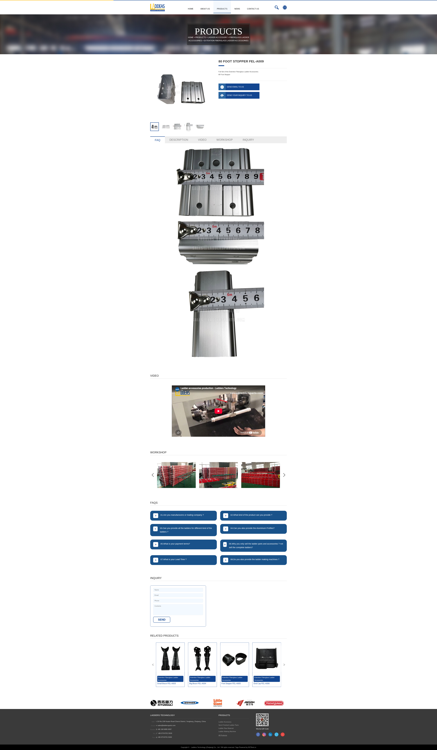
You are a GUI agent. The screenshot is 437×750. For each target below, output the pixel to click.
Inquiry (248, 139)
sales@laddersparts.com (166, 725)
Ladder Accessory (217, 37)
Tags (237, 747)
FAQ (157, 140)
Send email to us (235, 87)
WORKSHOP (224, 139)
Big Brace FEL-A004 (197, 683)
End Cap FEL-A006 (262, 683)
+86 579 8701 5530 (165, 733)
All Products (222, 735)
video (202, 139)
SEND (161, 619)
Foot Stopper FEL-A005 (231, 683)
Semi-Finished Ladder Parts (228, 725)
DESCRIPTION (178, 139)
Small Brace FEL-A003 (166, 683)
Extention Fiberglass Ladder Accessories (226, 41)
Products (200, 37)
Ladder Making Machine (227, 731)
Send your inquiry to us (239, 95)
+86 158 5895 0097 (165, 729)
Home (190, 37)
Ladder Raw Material (226, 728)
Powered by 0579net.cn (247, 747)
